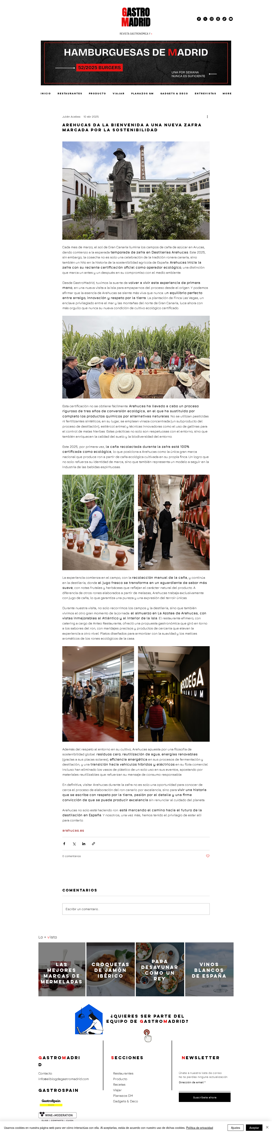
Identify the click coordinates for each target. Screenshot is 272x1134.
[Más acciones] (207, 116)
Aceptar (254, 1128)
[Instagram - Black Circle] (212, 19)
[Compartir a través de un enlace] (93, 844)
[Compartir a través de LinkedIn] (84, 844)
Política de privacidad (199, 1128)
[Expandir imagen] (136, 357)
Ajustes (235, 1128)
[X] (205, 19)
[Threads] (218, 19)
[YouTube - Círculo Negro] (231, 19)
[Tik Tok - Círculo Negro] (224, 19)
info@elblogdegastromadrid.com (63, 1079)
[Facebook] (199, 19)
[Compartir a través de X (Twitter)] (74, 844)
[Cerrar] (267, 1127)
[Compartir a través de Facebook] (64, 844)
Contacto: (45, 1073)
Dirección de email (191, 1082)
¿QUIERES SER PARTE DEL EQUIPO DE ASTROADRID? (147, 1018)
